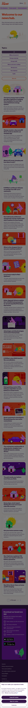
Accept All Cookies (14, 697)
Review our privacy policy (11, 693)
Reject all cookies (14, 701)
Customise (14, 705)
